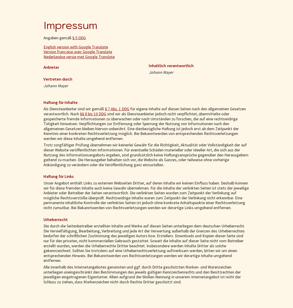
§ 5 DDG (79, 37)
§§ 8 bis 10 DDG (93, 113)
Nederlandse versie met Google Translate (79, 56)
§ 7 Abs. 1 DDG (117, 108)
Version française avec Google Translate (77, 51)
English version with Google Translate (75, 47)
